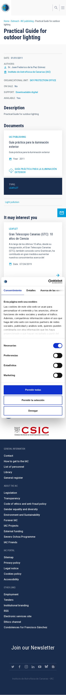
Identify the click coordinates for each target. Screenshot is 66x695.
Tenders (8, 599)
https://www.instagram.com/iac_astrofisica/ (26, 666)
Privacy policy (12, 562)
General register (13, 477)
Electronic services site (17, 616)
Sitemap (8, 557)
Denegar (33, 410)
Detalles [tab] (31, 290)
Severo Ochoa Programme (19, 536)
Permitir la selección (33, 400)
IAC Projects (11, 525)
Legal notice (11, 568)
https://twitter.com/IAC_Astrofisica (12, 666)
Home (6, 21)
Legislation (10, 492)
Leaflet (13, 188)
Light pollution (12, 202)
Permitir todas (33, 389)
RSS (6, 610)
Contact (8, 455)
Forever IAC (11, 520)
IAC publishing (27, 21)
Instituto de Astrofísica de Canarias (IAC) (29, 72)
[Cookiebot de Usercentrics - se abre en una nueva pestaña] (48, 281)
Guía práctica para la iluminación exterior (36, 171)
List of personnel (14, 466)
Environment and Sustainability (22, 514)
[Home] (5, 7)
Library (8, 472)
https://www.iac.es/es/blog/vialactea (53, 666)
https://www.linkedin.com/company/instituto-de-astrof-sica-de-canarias (33, 666)
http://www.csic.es (31, 431)
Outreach (15, 21)
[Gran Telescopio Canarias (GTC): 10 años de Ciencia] (58, 275)
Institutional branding (16, 605)
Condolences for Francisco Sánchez (25, 627)
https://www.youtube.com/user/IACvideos (39, 666)
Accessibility (11, 579)
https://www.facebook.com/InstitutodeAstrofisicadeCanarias (19, 666)
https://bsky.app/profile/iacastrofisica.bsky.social (46, 666)
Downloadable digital (27, 92)
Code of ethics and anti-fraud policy (25, 503)
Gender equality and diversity (21, 509)
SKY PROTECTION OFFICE (43, 80)
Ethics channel (12, 621)
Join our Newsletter (33, 647)
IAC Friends (10, 542)
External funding (13, 531)
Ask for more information (61, 212)
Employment (11, 594)
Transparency (12, 498)
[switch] (57, 355)
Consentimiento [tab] (13, 290)
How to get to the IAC (16, 461)
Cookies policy (12, 573)
